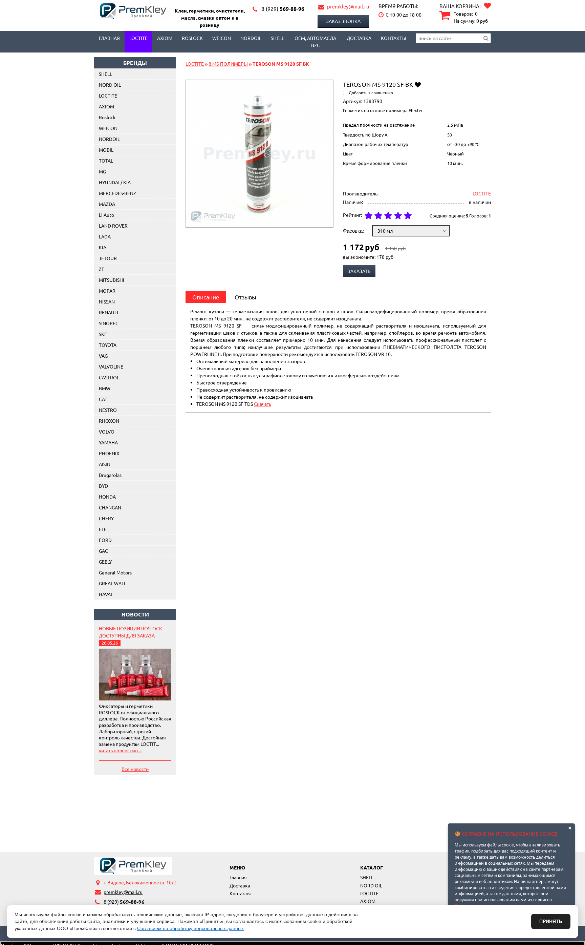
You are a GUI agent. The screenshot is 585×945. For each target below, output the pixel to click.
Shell (277, 38)
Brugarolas (110, 475)
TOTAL (106, 161)
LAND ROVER (113, 226)
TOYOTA (107, 345)
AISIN (104, 464)
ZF (101, 269)
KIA (102, 247)
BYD (103, 486)
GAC (103, 551)
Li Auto (106, 215)
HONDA (107, 496)
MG (102, 171)
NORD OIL (110, 85)
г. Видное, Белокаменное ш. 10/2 (140, 882)
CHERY (106, 518)
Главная (109, 38)
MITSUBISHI (111, 280)
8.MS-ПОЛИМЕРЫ (228, 64)
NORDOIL (250, 38)
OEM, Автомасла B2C (315, 41)
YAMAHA (108, 442)
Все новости (135, 769)
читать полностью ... (120, 750)
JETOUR (108, 258)
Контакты (393, 38)
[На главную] (133, 866)
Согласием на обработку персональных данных (190, 928)
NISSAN (107, 301)
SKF (103, 334)
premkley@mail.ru (348, 6)
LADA (105, 236)
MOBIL (106, 150)
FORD (105, 540)
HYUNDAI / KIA (115, 182)
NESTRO (108, 410)
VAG (103, 356)
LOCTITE (138, 38)
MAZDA (107, 204)
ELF (103, 529)
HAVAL (106, 594)
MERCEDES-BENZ (117, 193)
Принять (550, 921)
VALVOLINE (111, 366)
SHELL (105, 74)
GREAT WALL (112, 583)
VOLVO (106, 431)
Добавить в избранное (417, 84)
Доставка (359, 38)
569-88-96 (282, 8)
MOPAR (107, 291)
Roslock (192, 38)
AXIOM (164, 38)
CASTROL (109, 377)
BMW (104, 388)
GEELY (105, 562)
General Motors (115, 572)
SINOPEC (108, 323)
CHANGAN (110, 507)
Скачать (262, 404)
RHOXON (109, 421)
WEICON (221, 38)
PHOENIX (109, 453)
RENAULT (109, 312)
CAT (103, 399)
